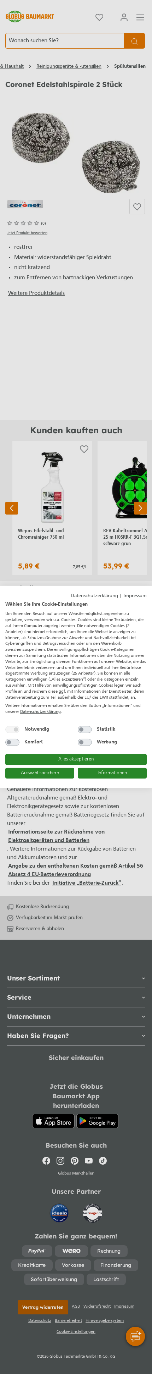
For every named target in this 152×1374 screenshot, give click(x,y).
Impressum (135, 596)
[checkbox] (12, 729)
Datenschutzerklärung (94, 596)
